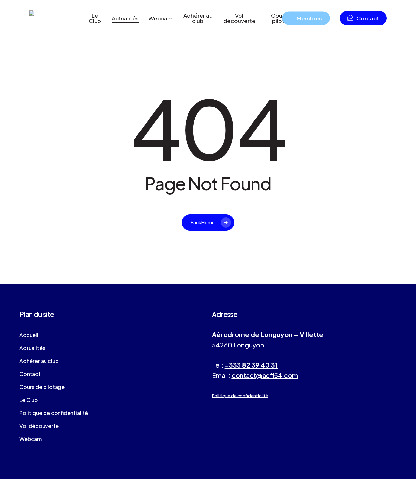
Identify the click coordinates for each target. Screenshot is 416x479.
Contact (30, 374)
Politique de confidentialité (54, 413)
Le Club (29, 400)
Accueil (29, 335)
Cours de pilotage (42, 387)
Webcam (31, 438)
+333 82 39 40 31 (251, 365)
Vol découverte (39, 425)
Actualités (32, 348)
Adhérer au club (39, 361)
